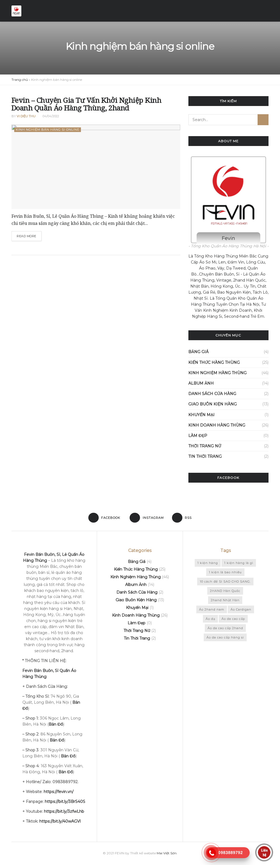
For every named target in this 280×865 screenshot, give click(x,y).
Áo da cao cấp (233, 619)
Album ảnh (201, 383)
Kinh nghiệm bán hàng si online (47, 129)
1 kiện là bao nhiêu (225, 572)
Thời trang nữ (204, 445)
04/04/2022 (50, 116)
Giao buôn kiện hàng (212, 404)
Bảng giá (198, 351)
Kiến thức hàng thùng (214, 362)
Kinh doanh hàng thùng (216, 425)
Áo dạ (210, 619)
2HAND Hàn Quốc (225, 591)
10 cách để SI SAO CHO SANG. (225, 581)
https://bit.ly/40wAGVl (60, 821)
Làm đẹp (197, 435)
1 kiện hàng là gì (238, 563)
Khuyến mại (201, 414)
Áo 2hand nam (211, 609)
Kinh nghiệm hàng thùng (217, 372)
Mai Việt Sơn (167, 853)
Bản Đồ (57, 740)
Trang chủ (19, 80)
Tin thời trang (205, 456)
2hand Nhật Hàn (225, 600)
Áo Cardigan (241, 609)
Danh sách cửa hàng (212, 393)
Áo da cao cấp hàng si (225, 637)
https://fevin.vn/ (59, 791)
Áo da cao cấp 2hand (225, 628)
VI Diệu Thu (26, 116)
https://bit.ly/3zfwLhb (64, 811)
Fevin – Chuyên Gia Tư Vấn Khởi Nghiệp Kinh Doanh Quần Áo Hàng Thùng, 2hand (86, 104)
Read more (26, 236)
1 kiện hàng (207, 563)
